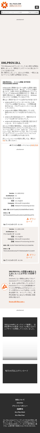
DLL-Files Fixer (20, 415)
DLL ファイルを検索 (33, 12)
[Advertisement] (20, 41)
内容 (32, 145)
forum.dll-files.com (16, 302)
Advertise (20, 402)
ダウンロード (31, 220)
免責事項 (20, 409)
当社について (20, 399)
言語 (36, 145)
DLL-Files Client (20, 412)
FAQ (4, 140)
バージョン (26, 145)
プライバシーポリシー (20, 406)
